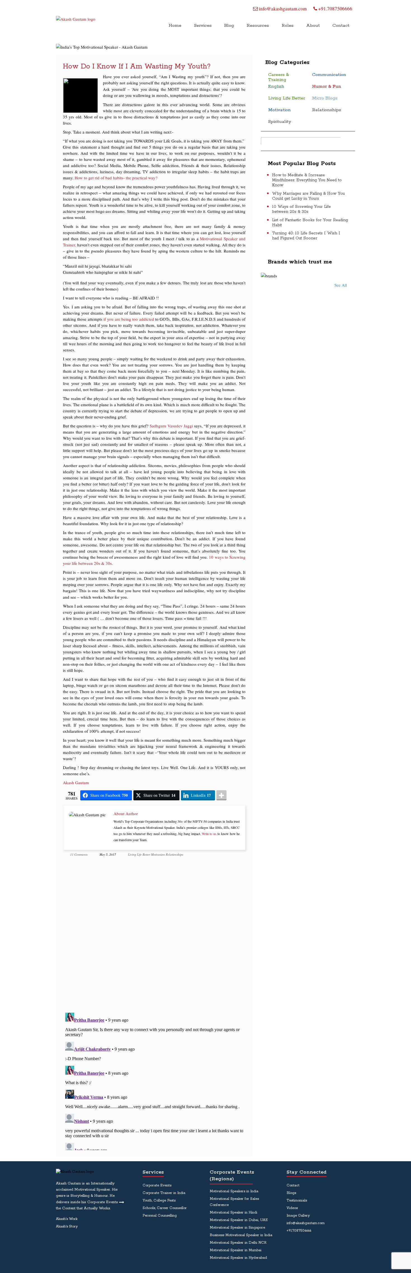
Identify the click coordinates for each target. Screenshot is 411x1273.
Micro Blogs (324, 98)
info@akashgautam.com (282, 8)
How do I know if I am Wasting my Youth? (137, 66)
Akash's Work (66, 1219)
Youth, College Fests (159, 1200)
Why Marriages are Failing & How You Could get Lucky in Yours (308, 196)
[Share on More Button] (221, 795)
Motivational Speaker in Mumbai (235, 1250)
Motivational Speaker (92, 1189)
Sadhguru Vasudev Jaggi (171, 426)
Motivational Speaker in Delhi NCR (238, 1243)
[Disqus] (154, 936)
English (276, 86)
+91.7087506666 (334, 8)
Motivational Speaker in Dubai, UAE (239, 1220)
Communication (329, 75)
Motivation (158, 854)
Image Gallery (298, 1215)
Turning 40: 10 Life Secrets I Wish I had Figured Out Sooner (306, 236)
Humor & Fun (326, 86)
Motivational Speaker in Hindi (233, 1212)
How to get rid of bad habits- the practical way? (116, 177)
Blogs (291, 1193)
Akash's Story (67, 1226)
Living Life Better (139, 854)
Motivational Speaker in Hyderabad (238, 1258)
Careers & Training (278, 77)
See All (340, 285)
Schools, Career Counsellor (165, 1208)
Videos (292, 1208)
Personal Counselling (160, 1215)
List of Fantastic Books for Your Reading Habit (310, 223)
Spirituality (279, 122)
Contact (293, 1185)
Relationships (174, 854)
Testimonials (297, 1200)
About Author (126, 813)
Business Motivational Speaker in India (241, 1235)
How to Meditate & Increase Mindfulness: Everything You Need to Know (307, 180)
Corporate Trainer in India (164, 1193)
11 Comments (79, 854)
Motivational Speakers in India (234, 1191)
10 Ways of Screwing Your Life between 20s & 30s (301, 209)
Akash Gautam (76, 782)
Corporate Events (157, 1185)
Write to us (209, 833)
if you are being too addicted (129, 319)
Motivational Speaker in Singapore (237, 1228)
